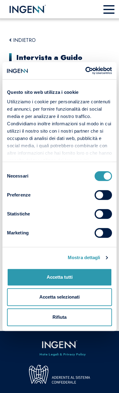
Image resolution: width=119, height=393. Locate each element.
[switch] (103, 195)
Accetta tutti (60, 277)
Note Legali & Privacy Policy (62, 354)
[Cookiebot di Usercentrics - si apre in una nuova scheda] (85, 71)
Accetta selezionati (59, 296)
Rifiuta (59, 317)
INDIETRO (24, 40)
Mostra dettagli (84, 257)
